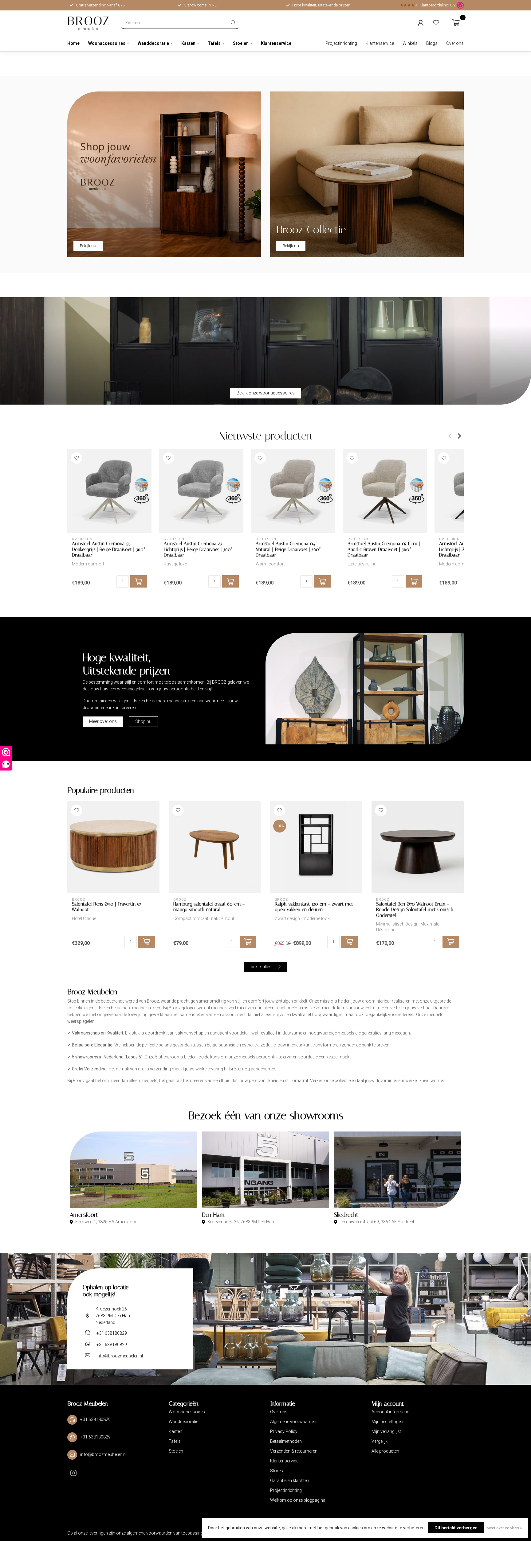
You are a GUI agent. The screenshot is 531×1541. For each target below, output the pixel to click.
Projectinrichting (341, 43)
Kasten (188, 43)
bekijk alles (261, 966)
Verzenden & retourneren (293, 1451)
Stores (276, 1470)
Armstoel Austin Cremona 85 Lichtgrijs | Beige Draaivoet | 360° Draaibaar (198, 549)
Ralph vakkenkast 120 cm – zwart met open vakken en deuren (314, 906)
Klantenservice (276, 43)
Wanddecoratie (153, 43)
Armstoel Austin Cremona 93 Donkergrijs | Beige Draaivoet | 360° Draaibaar (108, 549)
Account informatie (390, 1411)
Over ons (455, 43)
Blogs (432, 43)
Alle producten (385, 1451)
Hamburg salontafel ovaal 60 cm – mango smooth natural (209, 906)
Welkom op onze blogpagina (297, 1500)
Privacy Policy (283, 1431)
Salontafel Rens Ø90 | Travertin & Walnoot (106, 906)
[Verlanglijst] (436, 23)
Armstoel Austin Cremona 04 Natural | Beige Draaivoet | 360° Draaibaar (288, 549)
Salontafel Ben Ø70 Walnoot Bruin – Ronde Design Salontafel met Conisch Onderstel (415, 909)
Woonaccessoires (106, 43)
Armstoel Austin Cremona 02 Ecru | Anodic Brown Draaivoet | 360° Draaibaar (384, 549)
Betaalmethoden (286, 1441)
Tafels (214, 43)
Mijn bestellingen (387, 1421)
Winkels (410, 43)
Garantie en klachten (289, 1480)
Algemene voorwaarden (293, 1421)
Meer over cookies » (504, 1528)
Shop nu (143, 721)
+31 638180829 (111, 1333)
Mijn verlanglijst (386, 1431)
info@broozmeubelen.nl (119, 1355)
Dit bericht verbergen (456, 1527)
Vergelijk (379, 1441)
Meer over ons (103, 721)
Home (73, 43)
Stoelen (241, 43)
